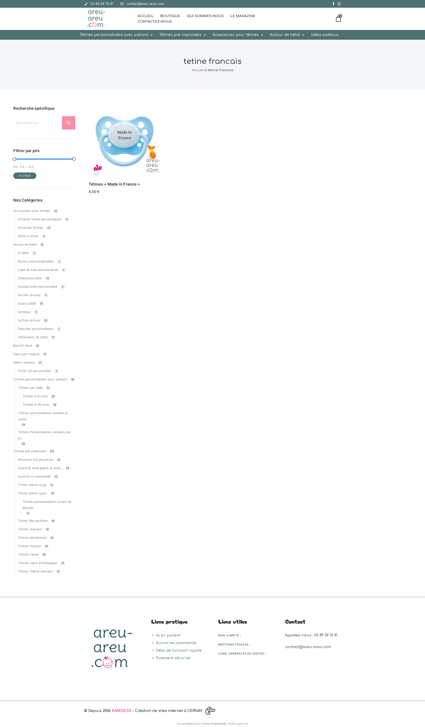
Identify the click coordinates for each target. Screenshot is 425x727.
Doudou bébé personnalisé (37, 287)
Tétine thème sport (32, 493)
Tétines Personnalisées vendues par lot (44, 435)
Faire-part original (26, 354)
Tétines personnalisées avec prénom (114, 35)
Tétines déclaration (32, 538)
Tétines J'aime (28, 555)
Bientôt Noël (22, 346)
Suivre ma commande (176, 643)
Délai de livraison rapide (179, 651)
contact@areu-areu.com (145, 4)
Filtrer (25, 175)
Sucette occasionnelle (34, 477)
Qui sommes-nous (205, 16)
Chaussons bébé (30, 278)
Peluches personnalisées (36, 329)
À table (23, 253)
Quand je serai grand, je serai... (40, 468)
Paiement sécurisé (173, 658)
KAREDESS (121, 711)
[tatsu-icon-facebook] (333, 4)
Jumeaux (24, 312)
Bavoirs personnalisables (36, 262)
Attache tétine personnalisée (39, 219)
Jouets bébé (27, 304)
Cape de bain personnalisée (38, 270)
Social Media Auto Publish (194, 723)
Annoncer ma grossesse (35, 460)
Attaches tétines (30, 228)
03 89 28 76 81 (102, 4)
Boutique (170, 16)
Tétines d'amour (30, 529)
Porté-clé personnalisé (34, 371)
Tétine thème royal (32, 485)
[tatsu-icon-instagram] (339, 4)
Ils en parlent (168, 635)
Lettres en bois (29, 320)
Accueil (146, 16)
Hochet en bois (29, 295)
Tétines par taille (30, 388)
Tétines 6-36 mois (36, 405)
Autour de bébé (285, 35)
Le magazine (242, 16)
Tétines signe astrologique (37, 563)
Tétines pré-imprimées (180, 35)
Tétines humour (29, 546)
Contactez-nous (155, 22)
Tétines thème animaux (35, 571)
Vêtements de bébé (33, 337)
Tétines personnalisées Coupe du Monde (47, 505)
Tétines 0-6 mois (35, 396)
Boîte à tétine (28, 236)
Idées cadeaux (325, 35)
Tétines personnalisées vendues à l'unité (43, 416)
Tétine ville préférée (33, 521)
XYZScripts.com (238, 723)
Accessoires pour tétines (235, 35)
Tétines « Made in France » (114, 184)
